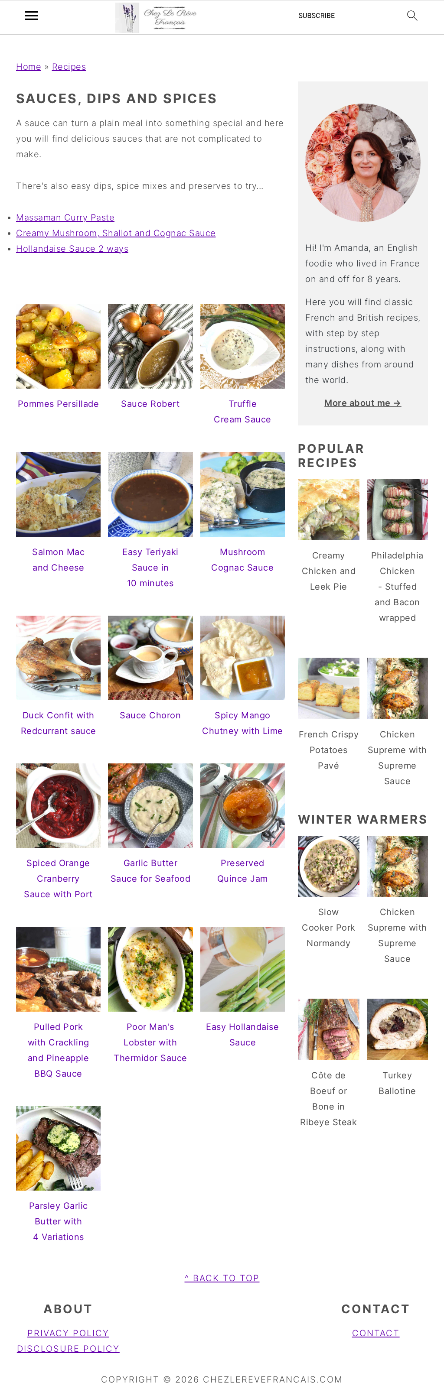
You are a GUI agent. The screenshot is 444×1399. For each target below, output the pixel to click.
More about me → (363, 403)
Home (28, 67)
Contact (376, 1333)
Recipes (69, 67)
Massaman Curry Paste (65, 217)
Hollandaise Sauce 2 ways (72, 248)
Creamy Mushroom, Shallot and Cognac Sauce (116, 233)
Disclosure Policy (68, 1349)
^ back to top (222, 1278)
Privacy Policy (68, 1333)
